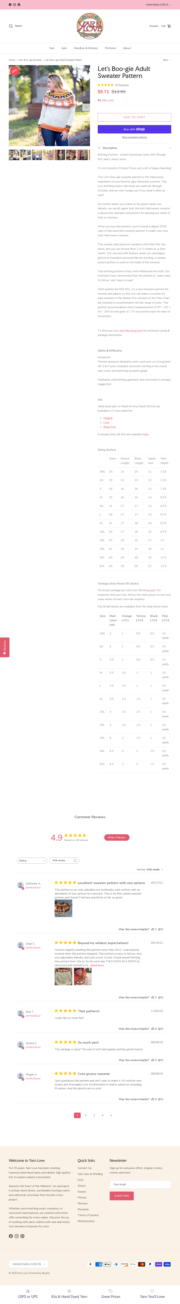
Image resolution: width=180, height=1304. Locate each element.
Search (82, 1192)
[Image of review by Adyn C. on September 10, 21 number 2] (83, 976)
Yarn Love (108, 100)
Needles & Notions (86, 48)
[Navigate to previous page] (69, 1115)
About (127, 48)
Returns (83, 1203)
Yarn (51, 48)
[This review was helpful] (153, 997)
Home (12, 59)
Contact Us (85, 1168)
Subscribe (121, 1196)
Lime (106, 423)
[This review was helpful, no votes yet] (153, 1029)
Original (108, 418)
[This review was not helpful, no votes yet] (159, 929)
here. (146, 434)
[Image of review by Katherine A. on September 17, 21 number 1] (63, 908)
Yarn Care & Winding (90, 1174)
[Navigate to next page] (111, 1115)
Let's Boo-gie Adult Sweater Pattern (63, 59)
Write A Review (117, 837)
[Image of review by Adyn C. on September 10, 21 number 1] (63, 976)
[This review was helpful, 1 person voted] (153, 929)
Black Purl (109, 427)
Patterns (110, 48)
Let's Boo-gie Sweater (30, 59)
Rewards (83, 1209)
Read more (97, 965)
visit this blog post (131, 331)
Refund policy (86, 1221)
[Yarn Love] (90, 26)
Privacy (82, 1197)
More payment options (134, 137)
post (153, 590)
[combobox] (32, 861)
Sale (64, 48)
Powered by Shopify (39, 1273)
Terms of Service (88, 1215)
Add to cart (134, 117)
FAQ (80, 1180)
